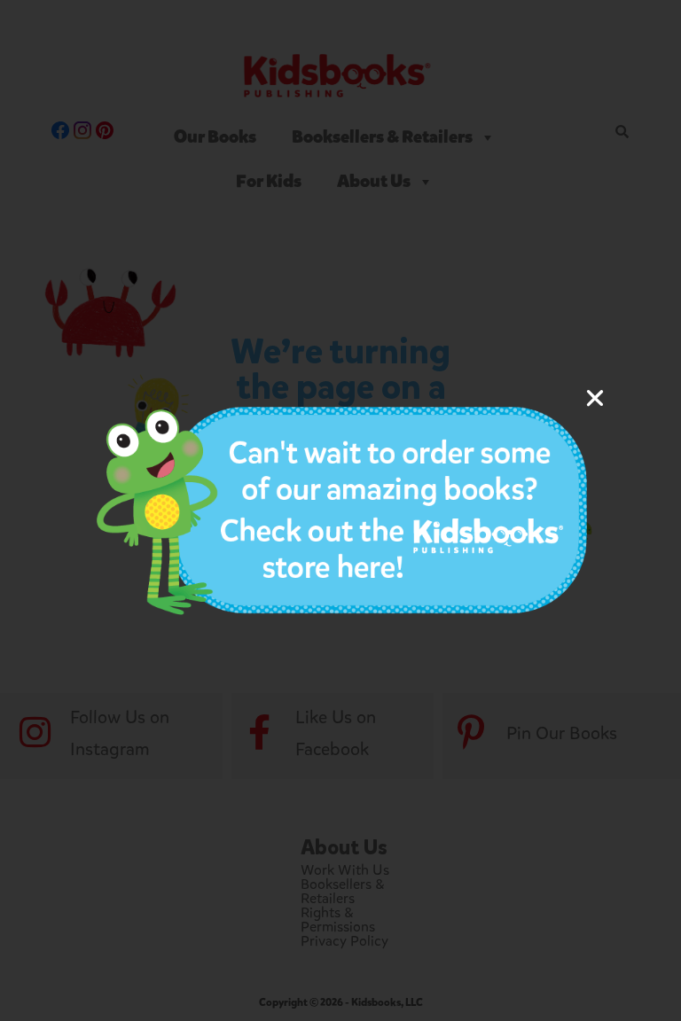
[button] (595, 397)
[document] (340, 510)
